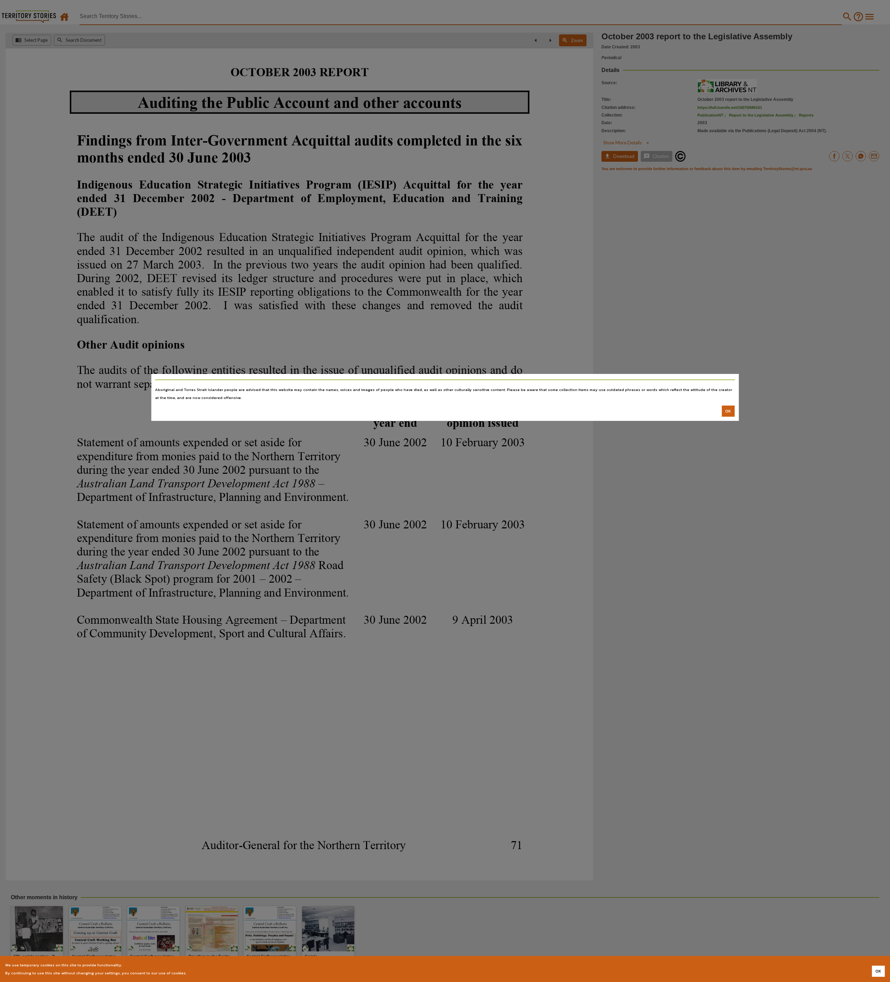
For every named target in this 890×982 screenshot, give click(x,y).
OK (728, 411)
